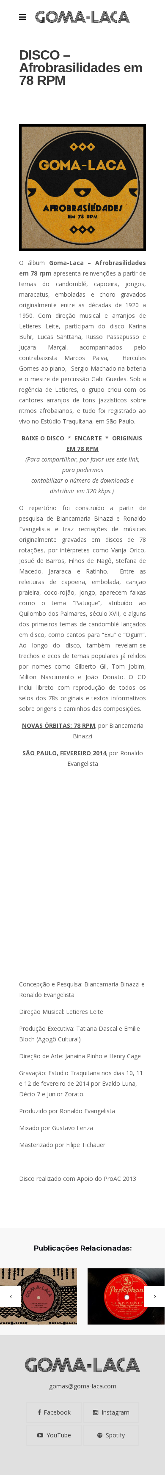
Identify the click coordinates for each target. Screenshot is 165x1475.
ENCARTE (87, 438)
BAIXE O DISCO (43, 438)
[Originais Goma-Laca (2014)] (121, 1297)
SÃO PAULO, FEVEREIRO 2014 (64, 753)
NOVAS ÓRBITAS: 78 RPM (58, 725)
